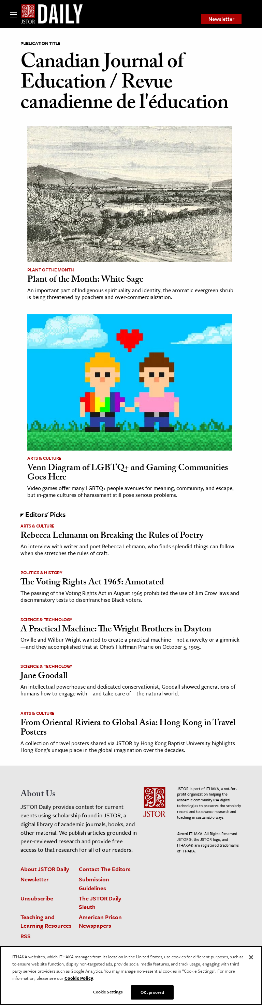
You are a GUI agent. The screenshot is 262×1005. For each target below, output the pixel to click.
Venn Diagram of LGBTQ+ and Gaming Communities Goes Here (127, 473)
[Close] (251, 957)
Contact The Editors (105, 869)
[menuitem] (221, 19)
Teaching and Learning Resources (46, 921)
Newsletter (221, 18)
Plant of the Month (50, 269)
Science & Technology (46, 619)
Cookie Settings (108, 992)
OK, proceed (152, 992)
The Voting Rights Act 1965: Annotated (92, 583)
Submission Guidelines (94, 883)
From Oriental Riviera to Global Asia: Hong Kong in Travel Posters (128, 728)
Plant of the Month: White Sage (85, 280)
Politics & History (41, 572)
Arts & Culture (44, 458)
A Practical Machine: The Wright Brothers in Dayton (115, 630)
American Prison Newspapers (100, 921)
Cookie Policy (78, 978)
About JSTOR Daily (44, 869)
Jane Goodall (44, 676)
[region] (131, 975)
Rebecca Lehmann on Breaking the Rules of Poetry (111, 536)
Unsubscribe (36, 898)
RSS (25, 936)
